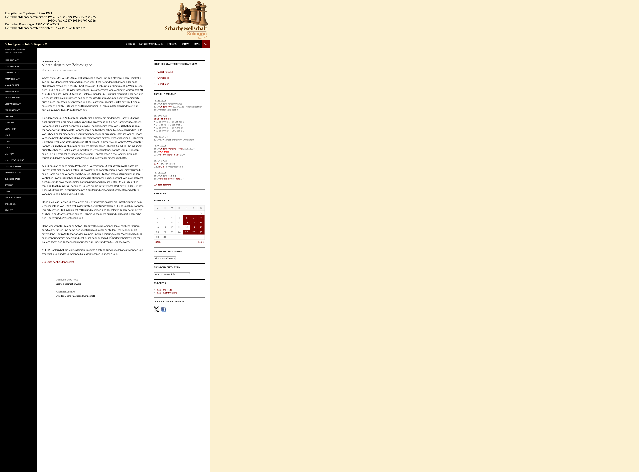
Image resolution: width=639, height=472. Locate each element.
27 (186, 232)
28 (193, 232)
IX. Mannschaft (12, 110)
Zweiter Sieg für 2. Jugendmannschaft (75, 293)
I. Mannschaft (11, 60)
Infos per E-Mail (13, 197)
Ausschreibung (165, 71)
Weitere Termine (162, 184)
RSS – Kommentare (167, 292)
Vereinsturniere (13, 173)
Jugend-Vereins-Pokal (171, 148)
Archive (9, 210)
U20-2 (7, 141)
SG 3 (161, 166)
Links (7, 191)
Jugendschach (12, 179)
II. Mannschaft (12, 66)
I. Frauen (9, 116)
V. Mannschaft (12, 85)
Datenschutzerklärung (151, 44)
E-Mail (197, 44)
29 (201, 232)
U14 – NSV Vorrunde (14, 160)
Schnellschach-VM (169, 154)
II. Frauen (9, 123)
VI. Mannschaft (12, 91)
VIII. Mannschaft (13, 104)
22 (201, 227)
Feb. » (201, 241)
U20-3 (7, 147)
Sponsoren (10, 204)
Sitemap (185, 44)
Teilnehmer (163, 83)
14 (193, 222)
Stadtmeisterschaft (170, 178)
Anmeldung (163, 77)
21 (193, 227)
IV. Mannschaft (50, 61)
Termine (9, 185)
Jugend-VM (166, 106)
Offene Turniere (13, 166)
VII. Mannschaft (12, 97)
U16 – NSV (9, 154)
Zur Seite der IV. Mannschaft (58, 261)
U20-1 (7, 135)
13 (186, 222)
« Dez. (158, 241)
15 (201, 222)
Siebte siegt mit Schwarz (68, 281)
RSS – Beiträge (164, 289)
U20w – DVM (10, 129)
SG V (156, 163)
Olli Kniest (71, 70)
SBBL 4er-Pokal (162, 118)
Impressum (172, 44)
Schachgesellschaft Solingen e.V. (26, 44)
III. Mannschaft (12, 73)
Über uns (130, 44)
